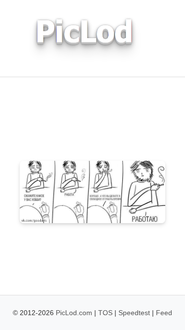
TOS (105, 313)
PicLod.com (74, 313)
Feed (164, 313)
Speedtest (134, 313)
